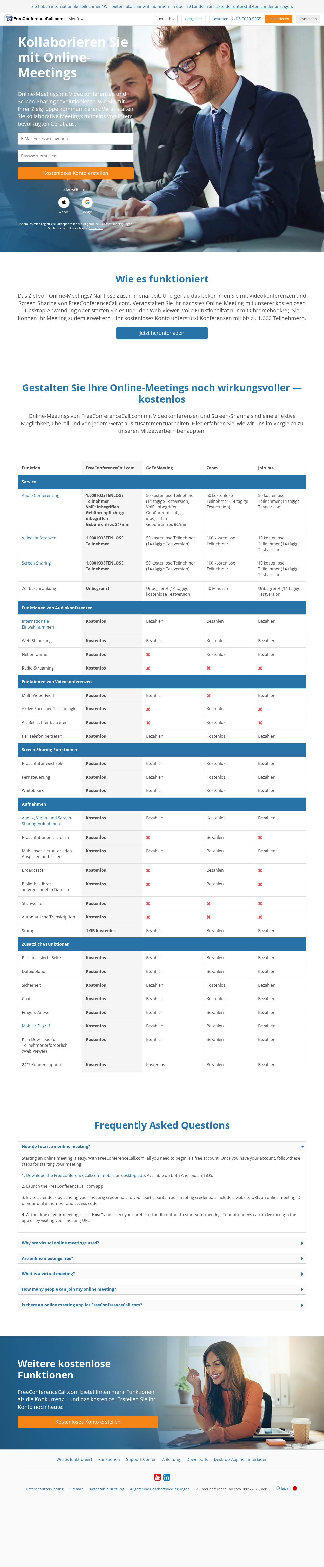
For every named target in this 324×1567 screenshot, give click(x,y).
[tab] (162, 1147)
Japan (286, 1488)
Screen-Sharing (36, 563)
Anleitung (171, 1459)
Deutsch (164, 18)
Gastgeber (193, 18)
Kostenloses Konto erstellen (75, 173)
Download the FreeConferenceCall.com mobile (70, 1175)
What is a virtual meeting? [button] (48, 1274)
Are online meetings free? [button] (47, 1258)
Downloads (197, 1459)
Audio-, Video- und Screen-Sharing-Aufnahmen (47, 820)
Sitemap (77, 1489)
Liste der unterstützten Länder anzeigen (254, 6)
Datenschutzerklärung (45, 1489)
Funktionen (109, 1459)
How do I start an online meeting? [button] (56, 1146)
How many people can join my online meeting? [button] (69, 1289)
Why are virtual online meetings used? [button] (60, 1243)
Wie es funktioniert (74, 1459)
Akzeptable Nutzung (107, 1489)
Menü (74, 19)
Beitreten (220, 18)
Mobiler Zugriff (36, 1026)
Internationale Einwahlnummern (39, 624)
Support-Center (141, 1459)
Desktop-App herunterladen (241, 1459)
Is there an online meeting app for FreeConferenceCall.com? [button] (82, 1305)
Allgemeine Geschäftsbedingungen (107, 224)
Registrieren (278, 18)
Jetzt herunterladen (162, 332)
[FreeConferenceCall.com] (34, 19)
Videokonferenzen (39, 538)
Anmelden (308, 18)
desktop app (133, 1175)
